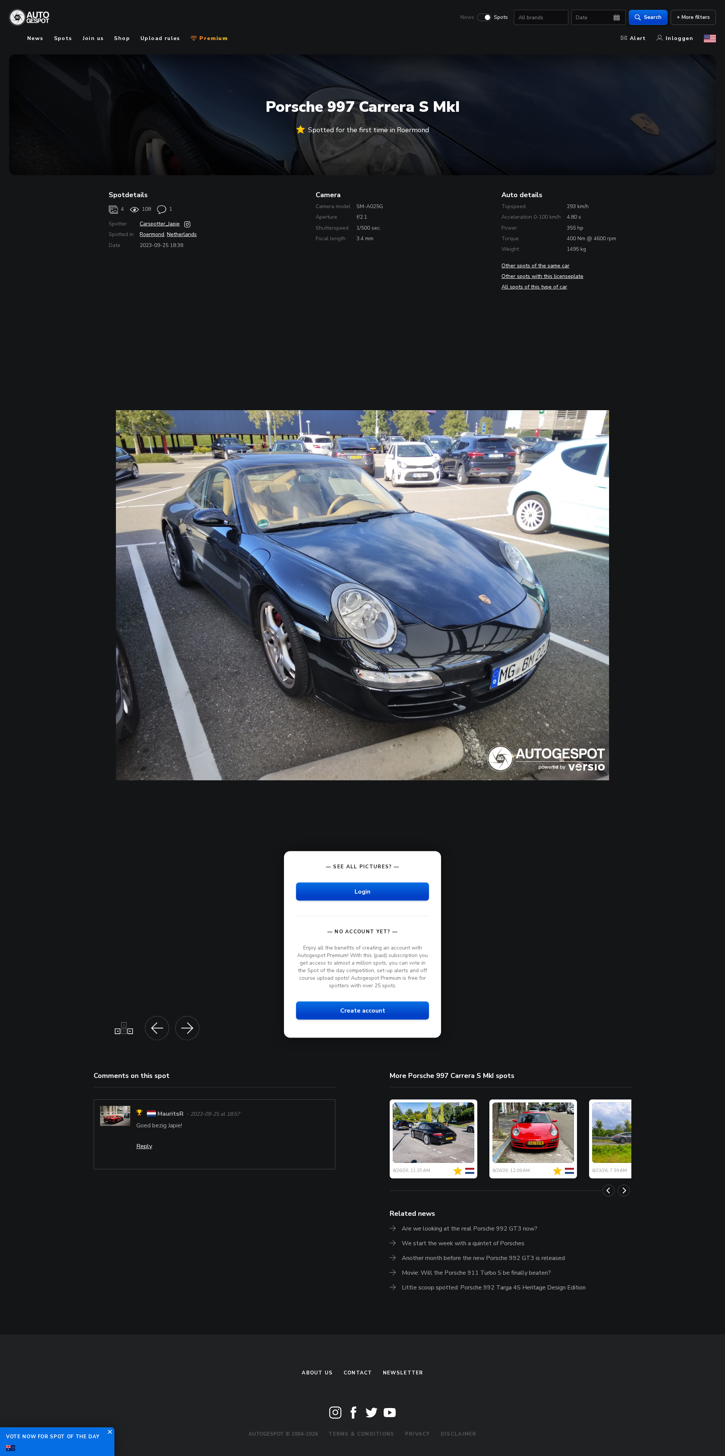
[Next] (623, 1190)
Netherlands (182, 234)
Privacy (417, 1434)
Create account (362, 1011)
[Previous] (608, 1190)
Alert (638, 38)
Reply (144, 1146)
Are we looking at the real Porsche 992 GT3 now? (469, 1228)
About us (317, 1373)
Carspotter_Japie (160, 223)
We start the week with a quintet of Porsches (463, 1243)
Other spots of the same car (535, 265)
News (467, 17)
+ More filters (693, 17)
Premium (212, 38)
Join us (93, 38)
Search (653, 17)
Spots (501, 17)
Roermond (152, 234)
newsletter (403, 1373)
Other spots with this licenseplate (542, 276)
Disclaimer (459, 1434)
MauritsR (170, 1114)
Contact (358, 1373)
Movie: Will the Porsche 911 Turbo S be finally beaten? (476, 1273)
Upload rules (160, 38)
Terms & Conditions (361, 1434)
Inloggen (679, 38)
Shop (122, 38)
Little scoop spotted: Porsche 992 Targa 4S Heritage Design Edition (494, 1287)
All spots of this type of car (534, 286)
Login (362, 891)
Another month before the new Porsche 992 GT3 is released (483, 1258)
